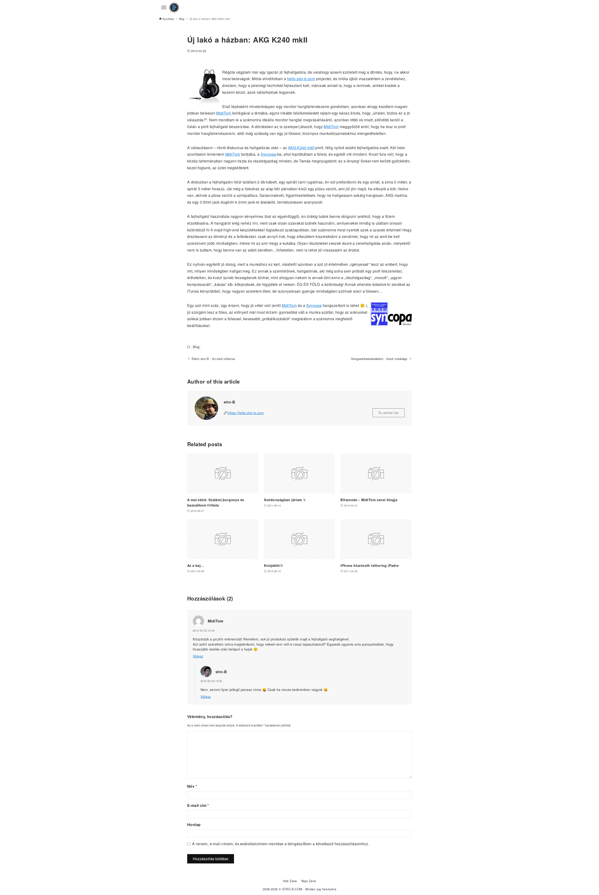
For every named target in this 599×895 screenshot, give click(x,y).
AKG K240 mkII (301, 147)
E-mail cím (198, 805)
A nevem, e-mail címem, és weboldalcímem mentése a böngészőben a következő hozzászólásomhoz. (280, 843)
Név (192, 786)
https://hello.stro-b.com (245, 412)
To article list (388, 412)
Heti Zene (290, 881)
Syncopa (268, 154)
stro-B (221, 671)
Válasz (198, 656)
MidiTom (223, 113)
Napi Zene (308, 881)
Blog (196, 347)
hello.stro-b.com (301, 78)
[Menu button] (163, 7)
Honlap (194, 824)
